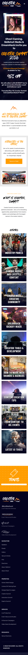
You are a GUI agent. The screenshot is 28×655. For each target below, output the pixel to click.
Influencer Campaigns (8, 620)
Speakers (4, 544)
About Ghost (5, 571)
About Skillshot (6, 567)
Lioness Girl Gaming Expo (9, 586)
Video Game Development (9, 624)
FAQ (3, 559)
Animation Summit (7, 597)
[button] (24, 3)
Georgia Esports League (8, 590)
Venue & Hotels (6, 556)
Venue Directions (6, 636)
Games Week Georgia (8, 582)
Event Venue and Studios (9, 616)
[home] (11, 4)
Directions (4, 563)
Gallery (4, 552)
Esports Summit (6, 601)
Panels (3, 548)
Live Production (6, 613)
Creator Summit (6, 594)
